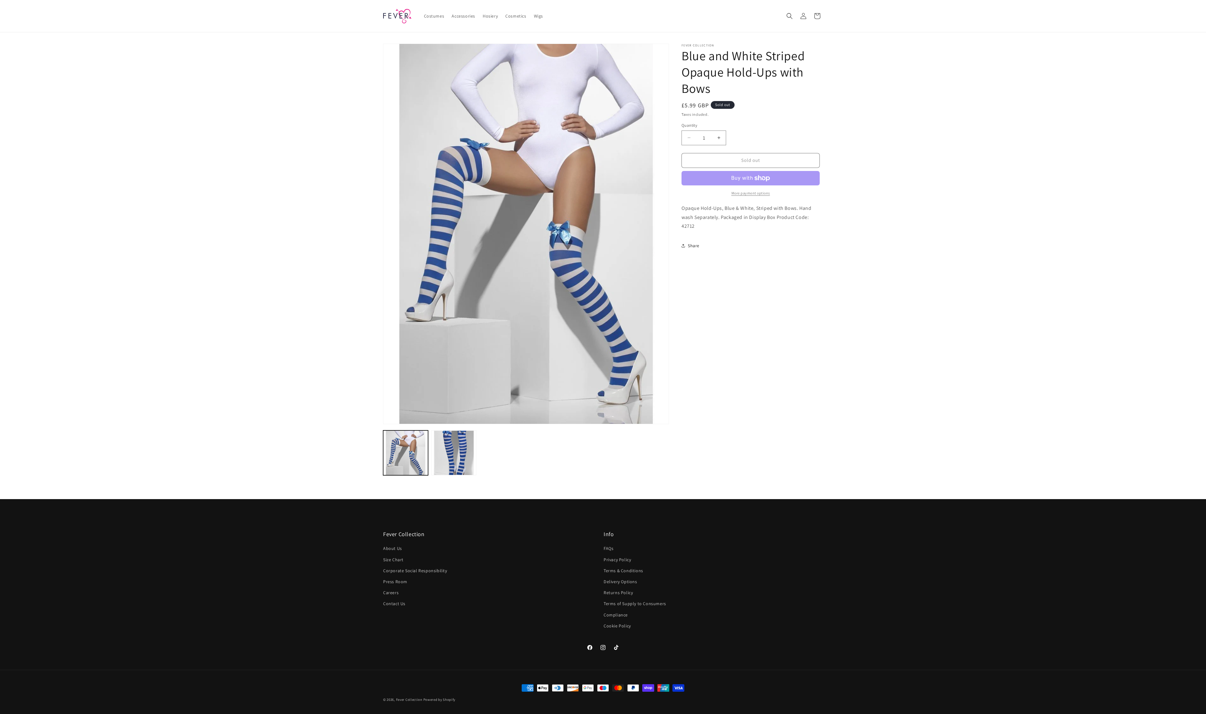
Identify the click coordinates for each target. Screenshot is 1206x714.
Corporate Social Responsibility (415, 570)
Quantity (689, 125)
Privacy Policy (617, 559)
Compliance (616, 615)
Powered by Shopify (439, 699)
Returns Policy (618, 592)
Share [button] (693, 245)
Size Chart (393, 559)
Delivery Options (620, 581)
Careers (391, 592)
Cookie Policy (617, 626)
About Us (392, 548)
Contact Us (394, 603)
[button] (789, 16)
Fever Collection (409, 699)
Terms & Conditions (623, 570)
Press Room (395, 581)
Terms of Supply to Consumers (635, 603)
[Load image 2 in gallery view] (453, 452)
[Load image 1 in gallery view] (405, 452)
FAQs (608, 548)
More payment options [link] (750, 193)
